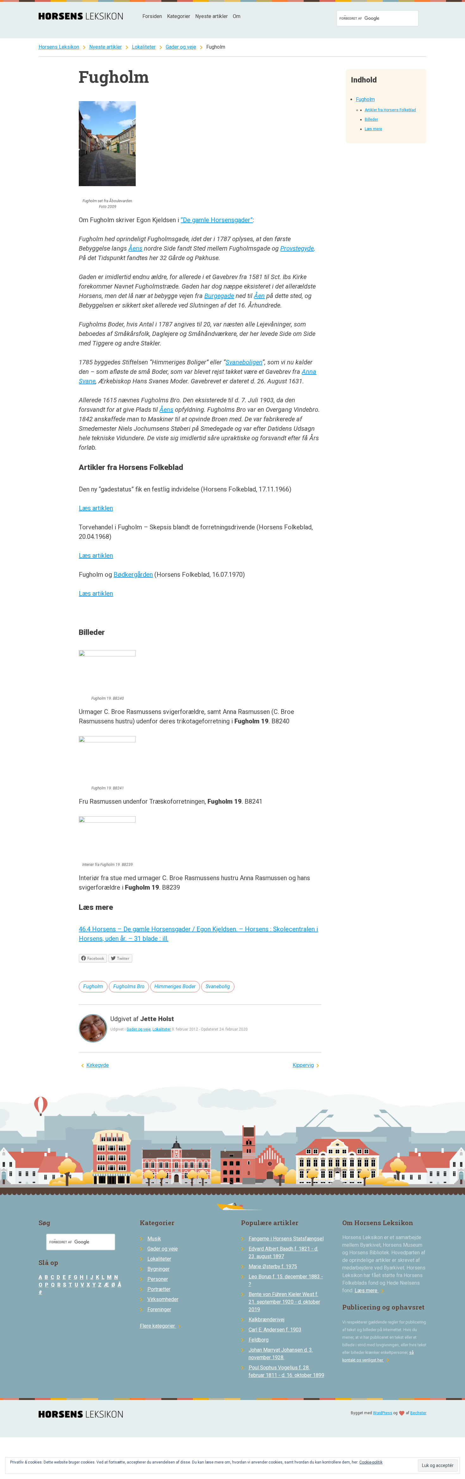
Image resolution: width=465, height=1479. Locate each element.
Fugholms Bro (129, 986)
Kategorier (178, 16)
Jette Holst (157, 1019)
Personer (157, 1279)
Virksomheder (162, 1299)
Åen (259, 296)
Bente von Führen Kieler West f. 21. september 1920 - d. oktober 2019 (284, 1301)
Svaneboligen (244, 362)
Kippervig (303, 1065)
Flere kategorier (161, 1326)
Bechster (418, 1413)
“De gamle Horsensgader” (217, 220)
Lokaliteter (144, 47)
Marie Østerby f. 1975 (273, 1266)
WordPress (382, 1413)
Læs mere (373, 129)
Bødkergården (133, 574)
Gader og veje (181, 47)
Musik (154, 1239)
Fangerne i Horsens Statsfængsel (286, 1239)
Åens (135, 248)
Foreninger (159, 1309)
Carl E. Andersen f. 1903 (275, 1330)
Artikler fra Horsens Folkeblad (390, 110)
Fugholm (365, 99)
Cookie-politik (370, 1462)
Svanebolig (218, 986)
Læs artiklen (96, 508)
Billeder (371, 119)
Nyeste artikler (211, 16)
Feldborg (259, 1340)
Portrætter (158, 1289)
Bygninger (158, 1269)
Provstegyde (297, 248)
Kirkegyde (97, 1065)
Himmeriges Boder (174, 986)
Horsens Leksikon (59, 47)
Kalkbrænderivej (266, 1320)
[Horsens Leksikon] (81, 18)
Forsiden (152, 16)
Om (236, 16)
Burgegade (219, 296)
